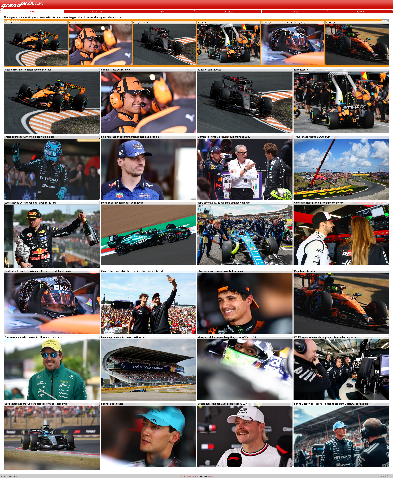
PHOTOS (294, 11)
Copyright (188, 476)
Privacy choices (203, 476)
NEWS (163, 11)
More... (385, 20)
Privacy (195, 476)
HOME (32, 11)
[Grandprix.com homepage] (385, 476)
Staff (211, 476)
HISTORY (360, 11)
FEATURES (228, 11)
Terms (182, 476)
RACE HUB (97, 11)
